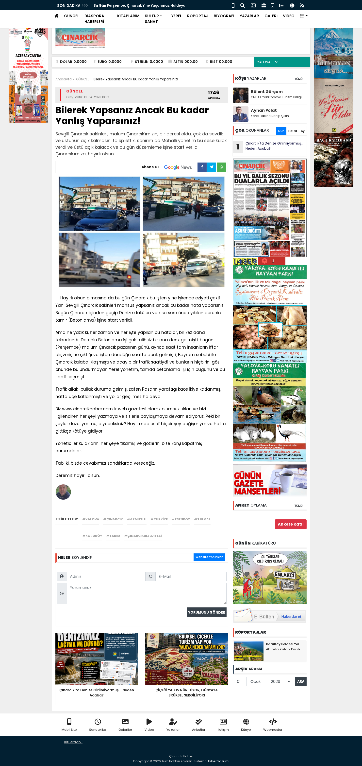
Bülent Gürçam (267, 91)
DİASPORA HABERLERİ (94, 18)
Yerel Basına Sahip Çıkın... (271, 115)
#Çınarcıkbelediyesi (143, 535)
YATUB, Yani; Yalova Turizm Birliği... (277, 97)
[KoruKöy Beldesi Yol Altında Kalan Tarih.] (248, 650)
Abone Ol (150, 166)
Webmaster (272, 729)
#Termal (202, 519)
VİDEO (289, 15)
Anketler (198, 729)
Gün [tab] (281, 131)
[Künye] (292, 5)
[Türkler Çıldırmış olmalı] (270, 577)
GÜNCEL (71, 15)
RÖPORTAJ (197, 15)
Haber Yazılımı (218, 761)
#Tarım (113, 535)
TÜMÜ (298, 79)
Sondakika (97, 729)
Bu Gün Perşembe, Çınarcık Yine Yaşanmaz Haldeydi (140, 5)
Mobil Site (69, 729)
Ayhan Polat (264, 110)
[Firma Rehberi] (263, 5)
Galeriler (125, 729)
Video (149, 729)
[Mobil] (233, 5)
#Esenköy (181, 519)
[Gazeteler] (282, 5)
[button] (303, 16)
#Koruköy (92, 535)
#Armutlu (137, 519)
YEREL (176, 15)
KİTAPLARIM (128, 15)
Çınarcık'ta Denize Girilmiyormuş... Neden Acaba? (269, 146)
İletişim (223, 729)
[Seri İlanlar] (272, 5)
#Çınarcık (113, 519)
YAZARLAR (249, 15)
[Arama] (242, 5)
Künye (246, 729)
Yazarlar (173, 729)
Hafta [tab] (292, 131)
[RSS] (302, 5)
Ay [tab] (303, 131)
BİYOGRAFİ (224, 15)
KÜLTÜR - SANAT (153, 18)
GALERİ (271, 15)
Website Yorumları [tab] (209, 557)
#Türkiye (159, 519)
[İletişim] (253, 5)
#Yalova (90, 519)
